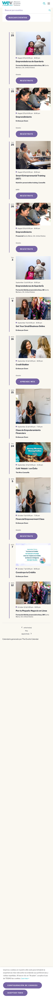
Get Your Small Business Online (30, 326)
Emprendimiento (24, 117)
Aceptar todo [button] (15, 993)
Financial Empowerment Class (30, 519)
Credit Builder (22, 364)
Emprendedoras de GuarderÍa (30, 286)
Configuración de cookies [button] (22, 985)
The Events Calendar (30, 639)
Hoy (26, 631)
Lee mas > (25, 978)
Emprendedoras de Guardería (30, 61)
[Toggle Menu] (49, 3)
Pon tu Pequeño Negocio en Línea (31, 611)
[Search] (44, 4)
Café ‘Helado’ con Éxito (26, 468)
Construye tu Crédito (26, 572)
